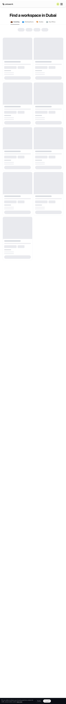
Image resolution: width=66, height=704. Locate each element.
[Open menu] (61, 4)
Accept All (47, 701)
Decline (39, 701)
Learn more (19, 702)
